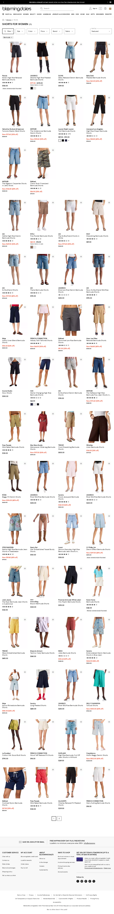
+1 (68, 140)
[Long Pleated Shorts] (43, 685)
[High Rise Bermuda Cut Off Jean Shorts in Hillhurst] (71, 735)
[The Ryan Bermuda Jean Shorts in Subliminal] (15, 582)
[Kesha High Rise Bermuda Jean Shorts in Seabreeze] (15, 529)
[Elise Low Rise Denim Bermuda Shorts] (71, 270)
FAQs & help (6, 864)
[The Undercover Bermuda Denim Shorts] (43, 111)
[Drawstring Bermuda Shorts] (99, 216)
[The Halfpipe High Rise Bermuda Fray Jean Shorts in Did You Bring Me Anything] (99, 373)
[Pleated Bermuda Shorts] (99, 57)
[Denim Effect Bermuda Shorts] (99, 529)
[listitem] (57, 2)
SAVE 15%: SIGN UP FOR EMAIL (33, 842)
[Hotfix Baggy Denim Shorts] (99, 735)
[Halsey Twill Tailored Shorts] (43, 320)
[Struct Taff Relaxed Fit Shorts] (43, 735)
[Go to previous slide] (3, 2)
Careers (41, 866)
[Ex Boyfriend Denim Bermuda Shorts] (71, 373)
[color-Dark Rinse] (32, 404)
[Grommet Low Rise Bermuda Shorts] (71, 320)
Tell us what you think (9, 876)
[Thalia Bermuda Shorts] (43, 270)
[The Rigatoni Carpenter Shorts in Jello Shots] (15, 163)
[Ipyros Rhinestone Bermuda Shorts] (15, 685)
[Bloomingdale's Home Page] (17, 9)
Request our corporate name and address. (77, 906)
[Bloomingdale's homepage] (3, 20)
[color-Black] (32, 88)
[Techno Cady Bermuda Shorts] (43, 633)
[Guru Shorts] (15, 373)
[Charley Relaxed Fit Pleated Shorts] (71, 783)
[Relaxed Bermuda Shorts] (99, 320)
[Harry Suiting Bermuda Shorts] (99, 783)
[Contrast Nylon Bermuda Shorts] (15, 783)
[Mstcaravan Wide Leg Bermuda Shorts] (43, 427)
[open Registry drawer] (105, 8)
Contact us (5, 861)
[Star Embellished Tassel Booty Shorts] (43, 529)
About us (42, 859)
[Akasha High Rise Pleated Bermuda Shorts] (43, 57)
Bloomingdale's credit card (29, 857)
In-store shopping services (66, 863)
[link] (15, 81)
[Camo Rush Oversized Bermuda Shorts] (43, 163)
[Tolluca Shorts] (99, 685)
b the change (43, 863)
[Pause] (110, 2)
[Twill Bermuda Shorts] (71, 111)
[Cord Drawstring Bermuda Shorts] (71, 427)
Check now (107, 868)
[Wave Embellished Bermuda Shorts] (15, 633)
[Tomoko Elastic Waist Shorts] (15, 111)
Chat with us (6, 857)
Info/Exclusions (89, 844)
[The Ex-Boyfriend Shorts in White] (71, 216)
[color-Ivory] (35, 88)
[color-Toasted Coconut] (32, 247)
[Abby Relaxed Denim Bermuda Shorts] (71, 57)
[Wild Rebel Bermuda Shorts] (15, 427)
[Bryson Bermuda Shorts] (43, 582)
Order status (25, 864)
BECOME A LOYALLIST (36, 2)
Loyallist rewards (26, 861)
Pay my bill (24, 868)
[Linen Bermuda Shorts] (99, 427)
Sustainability (43, 870)
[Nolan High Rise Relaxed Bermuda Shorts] (15, 57)
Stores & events (63, 872)
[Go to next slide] (107, 2)
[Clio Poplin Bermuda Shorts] (71, 582)
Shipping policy (7, 872)
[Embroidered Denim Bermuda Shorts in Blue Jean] (99, 633)
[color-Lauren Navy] (66, 140)
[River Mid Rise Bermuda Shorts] (43, 477)
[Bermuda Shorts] (99, 582)
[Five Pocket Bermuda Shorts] (43, 216)
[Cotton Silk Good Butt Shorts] (15, 735)
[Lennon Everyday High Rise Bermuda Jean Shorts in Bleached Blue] (71, 529)
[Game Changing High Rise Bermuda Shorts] (43, 373)
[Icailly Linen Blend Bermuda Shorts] (15, 320)
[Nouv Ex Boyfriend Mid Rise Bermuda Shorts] (99, 270)
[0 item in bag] (110, 8)
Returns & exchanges (8, 868)
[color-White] (60, 140)
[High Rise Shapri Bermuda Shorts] (99, 111)
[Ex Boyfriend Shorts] (15, 270)
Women (9, 20)
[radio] (31, 88)
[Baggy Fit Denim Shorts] (15, 477)
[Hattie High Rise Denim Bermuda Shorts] (15, 216)
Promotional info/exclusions (94, 868)
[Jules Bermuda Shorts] (71, 633)
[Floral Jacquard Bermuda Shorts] (71, 477)
